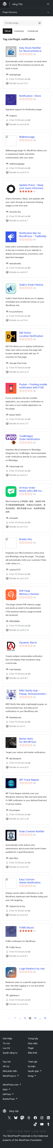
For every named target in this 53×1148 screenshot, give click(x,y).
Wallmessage (27, 136)
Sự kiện (31, 1066)
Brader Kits (25, 539)
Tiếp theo (26, 1024)
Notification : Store (30, 95)
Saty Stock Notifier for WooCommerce (30, 49)
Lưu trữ (6, 1048)
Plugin (31, 1048)
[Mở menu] (48, 4)
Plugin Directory (10, 12)
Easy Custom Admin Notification (29, 881)
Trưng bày (33, 1038)
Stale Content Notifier (31, 831)
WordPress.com (12, 1084)
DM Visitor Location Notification (31, 334)
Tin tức (6, 1043)
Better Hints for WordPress (27, 740)
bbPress (8, 1094)
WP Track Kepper (29, 779)
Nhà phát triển (10, 1071)
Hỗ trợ (6, 1066)
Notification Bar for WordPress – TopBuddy (32, 235)
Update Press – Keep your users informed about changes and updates (31, 187)
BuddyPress (10, 1099)
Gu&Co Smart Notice (31, 284)
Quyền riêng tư (10, 1052)
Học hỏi (7, 1061)
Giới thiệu (7, 1038)
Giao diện (33, 1043)
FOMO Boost (26, 927)
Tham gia (32, 1061)
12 (25, 1018)
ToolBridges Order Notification (29, 438)
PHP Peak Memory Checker (29, 592)
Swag (32, 1076)
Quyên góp (34, 1071)
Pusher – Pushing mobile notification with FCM (33, 386)
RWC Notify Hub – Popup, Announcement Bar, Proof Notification (32, 692)
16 (45, 1018)
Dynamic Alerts (28, 642)
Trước (9, 1018)
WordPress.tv (11, 1076)
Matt (6, 1089)
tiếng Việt (14, 1111)
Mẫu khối (32, 1052)
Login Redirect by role (32, 968)
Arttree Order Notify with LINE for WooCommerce (30, 489)
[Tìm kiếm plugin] (39, 23)
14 (35, 1018)
